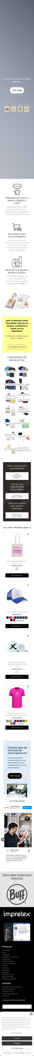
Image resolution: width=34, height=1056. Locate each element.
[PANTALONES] (23, 384)
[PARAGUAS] (23, 436)
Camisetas (6, 950)
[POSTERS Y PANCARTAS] (23, 449)
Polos (4, 952)
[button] (31, 1014)
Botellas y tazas (7, 974)
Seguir (28, 807)
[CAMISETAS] (10, 371)
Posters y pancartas (9, 979)
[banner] (17, 792)
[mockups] (17, 303)
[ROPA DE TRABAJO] (10, 397)
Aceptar (17, 1038)
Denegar (17, 1043)
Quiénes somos (7, 991)
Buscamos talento (8, 989)
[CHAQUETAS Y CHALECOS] (23, 397)
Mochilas (5, 968)
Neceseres (6, 970)
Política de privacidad (18, 1052)
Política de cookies (7, 1052)
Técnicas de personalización (12, 987)
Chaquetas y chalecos (10, 957)
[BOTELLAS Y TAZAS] (10, 436)
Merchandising (7, 977)
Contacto (5, 996)
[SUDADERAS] (10, 384)
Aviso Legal (28, 1052)
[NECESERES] (23, 423)
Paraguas (5, 972)
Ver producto (17, 575)
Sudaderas (6, 955)
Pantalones (6, 959)
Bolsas (4, 966)
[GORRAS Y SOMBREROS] (23, 410)
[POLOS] (23, 371)
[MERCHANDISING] (10, 449)
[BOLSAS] (10, 410)
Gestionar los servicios (16, 1032)
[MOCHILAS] (10, 423)
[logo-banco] (17, 916)
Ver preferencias (17, 1048)
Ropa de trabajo (8, 961)
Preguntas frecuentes (10, 993)
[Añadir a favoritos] (28, 534)
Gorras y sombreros (9, 963)
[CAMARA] (17, 934)
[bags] (17, 108)
